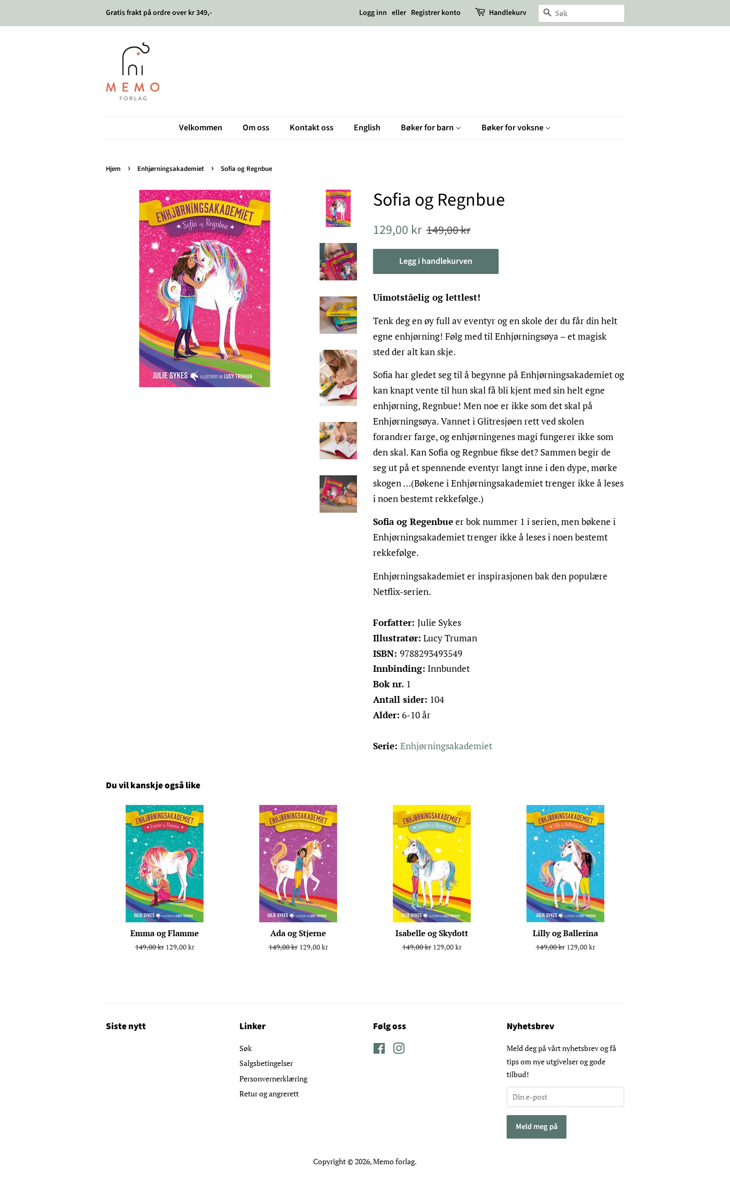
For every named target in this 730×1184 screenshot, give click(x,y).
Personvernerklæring (273, 1078)
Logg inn (373, 12)
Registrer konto (436, 12)
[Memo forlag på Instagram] (399, 1050)
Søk (245, 1048)
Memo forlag (394, 1161)
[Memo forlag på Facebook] (379, 1050)
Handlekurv (507, 12)
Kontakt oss (311, 128)
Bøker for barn (428, 128)
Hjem (113, 169)
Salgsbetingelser (266, 1063)
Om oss (256, 128)
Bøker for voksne (513, 128)
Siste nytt (126, 1026)
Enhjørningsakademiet (170, 169)
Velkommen (200, 128)
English (367, 128)
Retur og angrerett (269, 1093)
